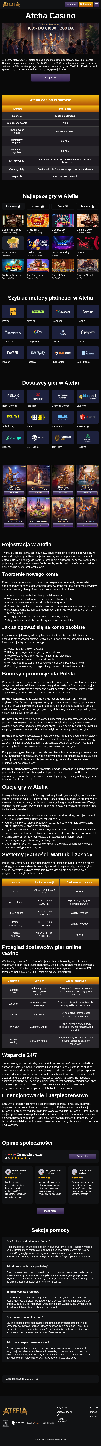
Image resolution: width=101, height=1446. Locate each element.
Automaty (85, 206)
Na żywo (36, 206)
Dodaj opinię (83, 1156)
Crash (61, 206)
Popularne (11, 206)
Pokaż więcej (50, 1211)
